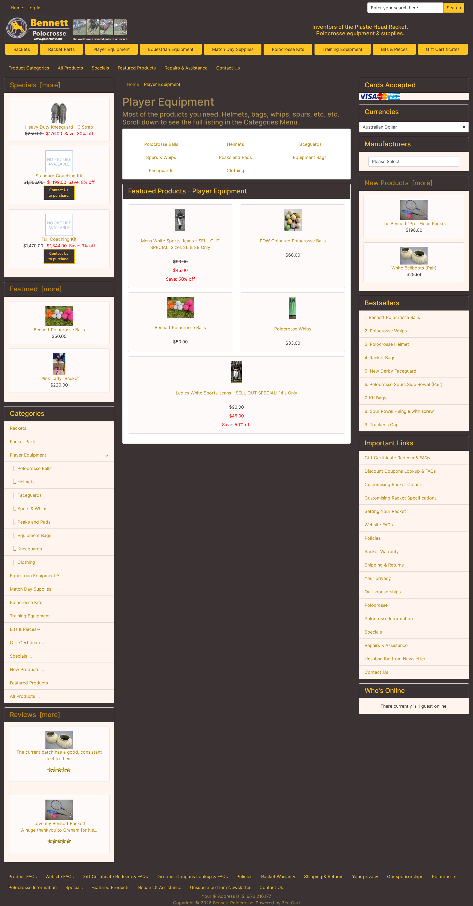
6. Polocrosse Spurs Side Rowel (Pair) (404, 384)
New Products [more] (399, 183)
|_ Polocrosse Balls (30, 468)
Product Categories (28, 68)
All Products (70, 68)
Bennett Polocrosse (233, 902)
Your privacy (378, 578)
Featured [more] (36, 289)
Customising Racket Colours (394, 484)
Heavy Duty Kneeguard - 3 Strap (59, 127)
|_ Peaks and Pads (30, 522)
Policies (372, 538)
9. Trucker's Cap (382, 424)
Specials (100, 68)
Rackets (21, 49)
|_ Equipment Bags (30, 535)
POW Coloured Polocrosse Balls (293, 240)
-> (59, 455)
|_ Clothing (22, 562)
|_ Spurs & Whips (28, 508)
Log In (33, 7)
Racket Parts (61, 49)
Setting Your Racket (385, 511)
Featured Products (137, 68)
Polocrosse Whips (292, 329)
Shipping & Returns (384, 565)
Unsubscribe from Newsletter (395, 658)
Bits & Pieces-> (25, 629)
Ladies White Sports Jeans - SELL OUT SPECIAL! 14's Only (236, 393)
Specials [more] (35, 85)
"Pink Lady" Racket (59, 378)
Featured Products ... (31, 683)
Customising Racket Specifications (401, 498)
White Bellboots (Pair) (414, 268)
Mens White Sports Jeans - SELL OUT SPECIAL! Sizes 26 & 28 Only (180, 244)
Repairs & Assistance (186, 68)
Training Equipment (342, 49)
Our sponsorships (383, 591)
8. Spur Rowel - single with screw (399, 411)
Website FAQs (379, 524)
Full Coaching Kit (59, 239)
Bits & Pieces (394, 49)
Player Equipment (111, 49)
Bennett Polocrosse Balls (59, 329)
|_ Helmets (22, 481)
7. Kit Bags (375, 397)
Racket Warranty (382, 551)
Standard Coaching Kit (59, 175)
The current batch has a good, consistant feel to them (59, 755)
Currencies (382, 112)
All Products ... (25, 696)
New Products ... (27, 669)
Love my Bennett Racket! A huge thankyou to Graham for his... (59, 827)
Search (454, 7)
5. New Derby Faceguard (390, 371)
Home (17, 7)
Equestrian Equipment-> (34, 575)
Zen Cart (291, 902)
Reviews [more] (35, 715)
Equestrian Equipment (171, 49)
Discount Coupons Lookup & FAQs (400, 471)
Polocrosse (376, 605)
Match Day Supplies (232, 49)
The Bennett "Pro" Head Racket (414, 223)
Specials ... (21, 656)
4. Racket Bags (380, 357)
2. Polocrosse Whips (386, 330)
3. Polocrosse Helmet (387, 344)
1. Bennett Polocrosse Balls (392, 317)
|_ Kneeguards (26, 548)
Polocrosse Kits (288, 49)
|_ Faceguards (26, 495)
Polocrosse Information (389, 618)
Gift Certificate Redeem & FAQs (397, 457)
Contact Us (228, 68)
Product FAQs (22, 876)
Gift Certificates (443, 49)
